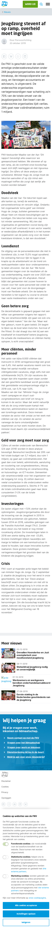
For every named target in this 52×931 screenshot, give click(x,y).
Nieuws (7, 12)
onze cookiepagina (37, 898)
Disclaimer (6, 781)
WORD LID (30, 4)
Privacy (4, 792)
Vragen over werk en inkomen (23, 747)
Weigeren (26, 922)
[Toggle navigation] (48, 4)
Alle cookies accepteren (26, 905)
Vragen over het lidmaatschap (23, 742)
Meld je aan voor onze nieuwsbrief (26, 756)
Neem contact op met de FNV (23, 737)
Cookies (5, 786)
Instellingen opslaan (26, 914)
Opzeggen (6, 798)
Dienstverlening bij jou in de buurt (25, 752)
